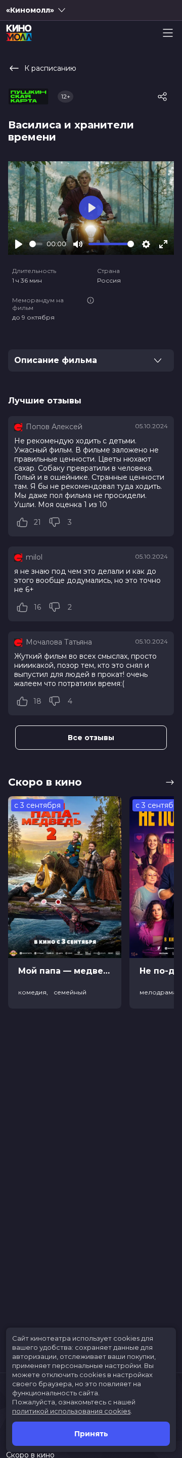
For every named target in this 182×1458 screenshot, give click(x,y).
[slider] (35, 244)
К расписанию (50, 68)
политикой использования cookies (71, 1411)
